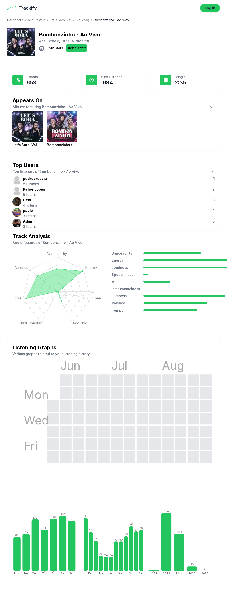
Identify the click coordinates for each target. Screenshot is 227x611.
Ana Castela (36, 20)
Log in (210, 8)
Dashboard (15, 20)
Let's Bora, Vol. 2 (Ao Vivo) (69, 20)
